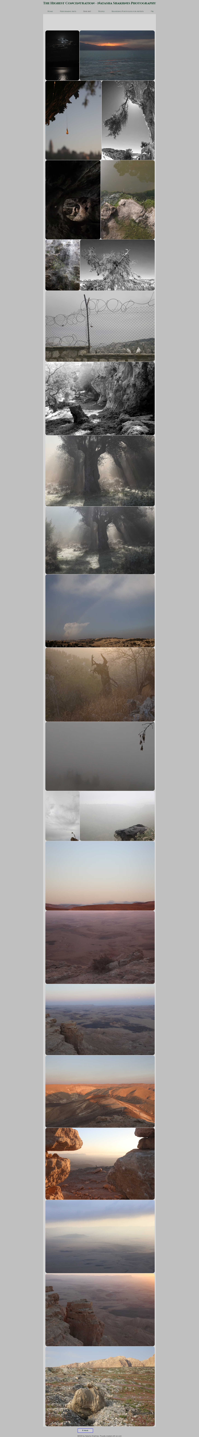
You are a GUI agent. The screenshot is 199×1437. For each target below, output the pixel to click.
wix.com (119, 1436)
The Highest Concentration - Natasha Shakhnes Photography (99, 3)
